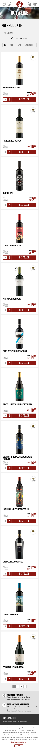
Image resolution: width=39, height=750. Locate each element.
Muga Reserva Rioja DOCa (11, 88)
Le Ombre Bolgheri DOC (11, 614)
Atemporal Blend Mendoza (12, 299)
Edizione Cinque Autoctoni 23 (13, 562)
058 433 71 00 (12, 699)
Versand (6, 94)
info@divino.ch (25, 699)
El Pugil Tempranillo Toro (12, 246)
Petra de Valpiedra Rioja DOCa (13, 667)
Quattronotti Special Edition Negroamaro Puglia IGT (17, 458)
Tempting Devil (8, 193)
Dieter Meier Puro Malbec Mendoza (15, 351)
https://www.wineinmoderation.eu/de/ (19, 711)
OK (19, 746)
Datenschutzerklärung (18, 742)
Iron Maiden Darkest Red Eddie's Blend (16, 509)
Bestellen (24, 99)
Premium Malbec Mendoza (12, 141)
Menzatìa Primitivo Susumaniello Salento (17, 404)
